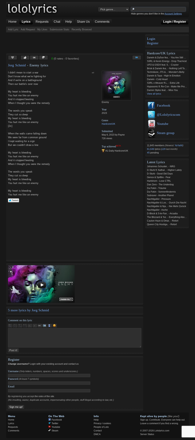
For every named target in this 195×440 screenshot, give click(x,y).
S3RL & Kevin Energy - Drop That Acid (167, 61)
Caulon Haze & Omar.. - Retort (162, 220)
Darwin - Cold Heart (157, 79)
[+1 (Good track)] (25, 57)
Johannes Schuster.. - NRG (161, 166)
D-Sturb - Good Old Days (160, 173)
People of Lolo (101, 427)
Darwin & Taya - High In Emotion (164, 75)
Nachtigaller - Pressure (159, 199)
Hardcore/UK (108, 124)
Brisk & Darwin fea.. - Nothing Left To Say (168, 68)
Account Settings (173, 13)
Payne (121, 134)
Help (96, 419)
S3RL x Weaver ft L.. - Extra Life (163, 83)
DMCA (97, 434)
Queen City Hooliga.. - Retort (162, 224)
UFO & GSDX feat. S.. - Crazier (163, 64)
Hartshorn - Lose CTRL (159, 181)
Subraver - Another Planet (160, 195)
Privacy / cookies (102, 423)
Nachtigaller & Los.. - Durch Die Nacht (166, 202)
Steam (55, 430)
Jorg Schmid (17, 65)
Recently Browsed (82, 29)
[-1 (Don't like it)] (43, 57)
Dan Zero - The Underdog (160, 184)
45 (148, 152)
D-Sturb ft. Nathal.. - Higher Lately (164, 170)
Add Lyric (13, 29)
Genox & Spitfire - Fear (158, 177)
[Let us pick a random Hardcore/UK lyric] (136, 57)
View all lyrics (154, 93)
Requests (13, 427)
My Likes (42, 29)
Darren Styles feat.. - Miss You (162, 90)
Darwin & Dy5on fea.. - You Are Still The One (170, 57)
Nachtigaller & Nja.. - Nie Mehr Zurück (166, 206)
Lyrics (11, 423)
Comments (13, 430)
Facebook (163, 105)
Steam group (165, 133)
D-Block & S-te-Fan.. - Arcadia (162, 213)
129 (163, 149)
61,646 (151, 149)
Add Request (28, 29)
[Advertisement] (75, 42)
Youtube (162, 124)
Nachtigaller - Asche (157, 210)
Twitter (55, 423)
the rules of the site (44, 396)
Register (152, 43)
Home (11, 419)
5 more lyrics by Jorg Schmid (28, 310)
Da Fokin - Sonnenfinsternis (161, 191)
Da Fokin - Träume (156, 188)
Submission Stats (59, 29)
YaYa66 (179, 145)
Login (151, 39)
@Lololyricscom (168, 114)
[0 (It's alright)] (34, 57)
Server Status (147, 434)
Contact (98, 430)
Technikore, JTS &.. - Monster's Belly (165, 72)
